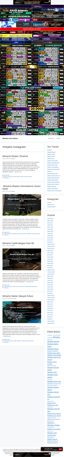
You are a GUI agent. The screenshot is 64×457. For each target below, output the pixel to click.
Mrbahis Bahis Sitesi (52, 345)
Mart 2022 (50, 306)
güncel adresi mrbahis (57, 335)
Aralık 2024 (50, 235)
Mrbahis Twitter (53, 425)
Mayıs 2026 (50, 218)
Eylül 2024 (50, 242)
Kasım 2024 (50, 237)
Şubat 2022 (50, 308)
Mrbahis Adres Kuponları (53, 182)
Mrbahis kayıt (51, 403)
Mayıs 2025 (50, 227)
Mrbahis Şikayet (51, 152)
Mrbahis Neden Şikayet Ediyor (17, 296)
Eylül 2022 (49, 293)
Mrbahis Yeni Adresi (10, 138)
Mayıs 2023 (50, 276)
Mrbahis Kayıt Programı (53, 184)
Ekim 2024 (50, 239)
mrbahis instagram (28, 176)
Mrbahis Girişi (49, 379)
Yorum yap (6, 177)
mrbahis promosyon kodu (51, 417)
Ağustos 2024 (50, 244)
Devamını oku (18, 171)
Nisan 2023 (50, 278)
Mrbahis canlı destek (54, 355)
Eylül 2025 (49, 224)
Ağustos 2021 (50, 321)
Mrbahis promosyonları (53, 419)
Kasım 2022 (50, 289)
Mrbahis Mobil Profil (52, 165)
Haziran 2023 (50, 274)
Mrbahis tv (51, 423)
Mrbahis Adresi (51, 156)
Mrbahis (58, 138)
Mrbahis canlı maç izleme (54, 358)
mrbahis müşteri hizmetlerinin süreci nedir (13, 233)
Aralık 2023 (50, 261)
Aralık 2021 (50, 312)
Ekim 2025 (50, 222)
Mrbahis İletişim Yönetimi (15, 156)
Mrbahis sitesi (50, 420)
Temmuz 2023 (51, 272)
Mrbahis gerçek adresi (53, 369)
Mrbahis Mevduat (51, 186)
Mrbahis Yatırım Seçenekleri (54, 190)
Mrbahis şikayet (52, 439)
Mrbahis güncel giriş (53, 393)
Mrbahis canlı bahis (52, 351)
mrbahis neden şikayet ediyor (27, 340)
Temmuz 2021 (50, 323)
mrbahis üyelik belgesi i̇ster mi (31, 286)
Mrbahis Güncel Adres (52, 385)
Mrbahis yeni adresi (53, 429)
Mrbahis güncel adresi (53, 388)
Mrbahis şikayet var (52, 441)
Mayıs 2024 (50, 250)
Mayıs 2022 (50, 301)
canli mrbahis (49, 335)
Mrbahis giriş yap (54, 381)
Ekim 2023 (50, 265)
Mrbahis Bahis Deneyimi (53, 177)
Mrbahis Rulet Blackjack (53, 162)
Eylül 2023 (50, 267)
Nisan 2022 (50, 304)
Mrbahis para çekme (54, 415)
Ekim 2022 (50, 291)
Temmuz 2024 (51, 246)
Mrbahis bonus (52, 349)
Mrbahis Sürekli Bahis (52, 180)
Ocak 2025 (50, 233)
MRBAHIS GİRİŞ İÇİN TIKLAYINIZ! (32, 29)
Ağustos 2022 (50, 295)
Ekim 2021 (49, 316)
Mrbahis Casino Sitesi (51, 365)
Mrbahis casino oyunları (52, 363)
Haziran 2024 (50, 248)
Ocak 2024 (50, 259)
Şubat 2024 (50, 257)
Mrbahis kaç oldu (52, 405)
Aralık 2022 (50, 286)
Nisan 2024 (50, 252)
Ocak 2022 (50, 310)
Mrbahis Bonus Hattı (52, 173)
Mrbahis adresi (53, 341)
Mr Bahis (49, 150)
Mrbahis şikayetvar (52, 442)
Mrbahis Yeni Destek (52, 160)
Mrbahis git (50, 383)
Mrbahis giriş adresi (52, 376)
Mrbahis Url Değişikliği (52, 167)
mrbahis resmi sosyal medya (18, 286)
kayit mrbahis (49, 337)
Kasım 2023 (50, 263)
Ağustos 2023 (50, 269)
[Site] (16, 49)
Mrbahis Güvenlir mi (50, 401)
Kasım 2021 (50, 314)
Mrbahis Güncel (51, 154)
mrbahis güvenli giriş (8, 340)
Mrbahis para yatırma (54, 413)
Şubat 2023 (50, 282)
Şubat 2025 (50, 231)
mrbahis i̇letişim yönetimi (18, 176)
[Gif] (32, 66)
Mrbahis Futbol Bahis (52, 188)
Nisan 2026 (50, 220)
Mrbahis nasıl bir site (53, 410)
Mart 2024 (50, 254)
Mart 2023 (50, 280)
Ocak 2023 (50, 284)
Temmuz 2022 (50, 297)
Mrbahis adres (49, 339)
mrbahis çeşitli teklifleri (27, 233)
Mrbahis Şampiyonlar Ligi (53, 175)
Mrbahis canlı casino (8, 176)
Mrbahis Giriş (51, 138)
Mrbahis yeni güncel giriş (52, 434)
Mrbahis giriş (52, 372)
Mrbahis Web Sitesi (50, 427)
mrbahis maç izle (50, 406)
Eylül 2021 (49, 319)
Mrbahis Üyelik (50, 437)
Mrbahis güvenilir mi (53, 398)
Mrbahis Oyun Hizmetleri (53, 169)
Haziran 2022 (50, 299)
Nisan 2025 (50, 229)
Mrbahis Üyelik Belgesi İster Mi (18, 243)
